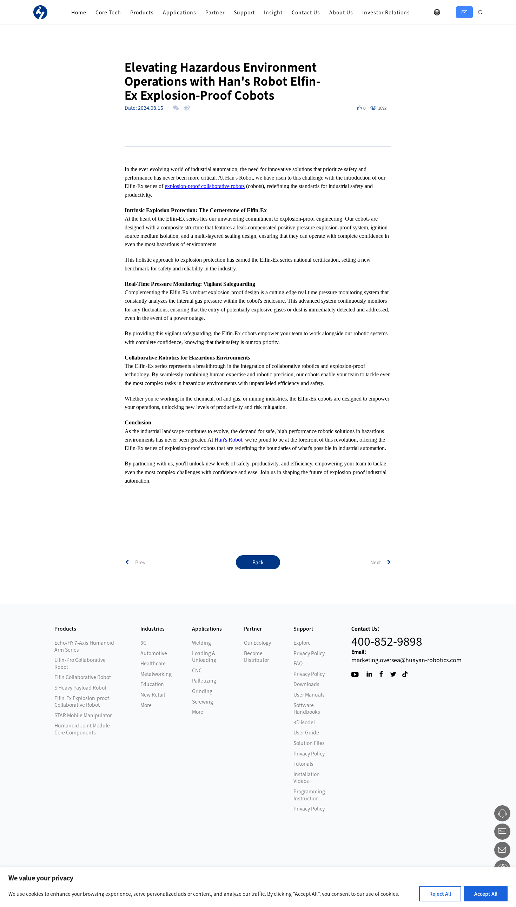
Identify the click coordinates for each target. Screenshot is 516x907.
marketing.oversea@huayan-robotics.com (406, 660)
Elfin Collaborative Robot (82, 676)
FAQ (298, 663)
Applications (179, 12)
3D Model (304, 722)
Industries (152, 628)
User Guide (306, 732)
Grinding (202, 690)
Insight (273, 12)
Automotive (153, 653)
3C (143, 642)
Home (78, 12)
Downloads (306, 683)
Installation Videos (306, 778)
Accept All (485, 893)
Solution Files (309, 742)
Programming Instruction (309, 795)
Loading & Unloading (204, 657)
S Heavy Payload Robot (80, 687)
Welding (201, 642)
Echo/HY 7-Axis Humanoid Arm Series (84, 646)
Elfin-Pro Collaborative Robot (80, 663)
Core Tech (108, 12)
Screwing (202, 701)
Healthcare (153, 663)
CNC (197, 670)
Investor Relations (386, 12)
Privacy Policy (309, 653)
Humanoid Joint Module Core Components (82, 729)
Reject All (440, 893)
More (146, 704)
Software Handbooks (306, 708)
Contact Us (306, 12)
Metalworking (156, 673)
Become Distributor (256, 657)
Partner (215, 12)
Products (142, 12)
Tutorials (303, 763)
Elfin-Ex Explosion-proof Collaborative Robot (81, 701)
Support (244, 12)
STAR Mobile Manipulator (83, 715)
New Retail (152, 694)
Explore (302, 642)
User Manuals (309, 694)
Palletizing (204, 680)
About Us (341, 12)
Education (152, 683)
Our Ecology (257, 642)
